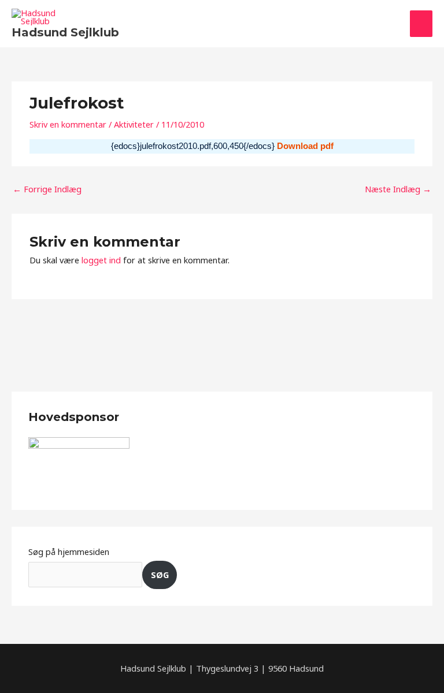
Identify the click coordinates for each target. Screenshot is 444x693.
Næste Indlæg (398, 189)
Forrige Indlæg (47, 189)
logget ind (101, 260)
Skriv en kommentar (67, 124)
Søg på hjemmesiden (68, 551)
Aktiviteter (134, 124)
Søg (160, 574)
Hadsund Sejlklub (65, 32)
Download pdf (305, 146)
